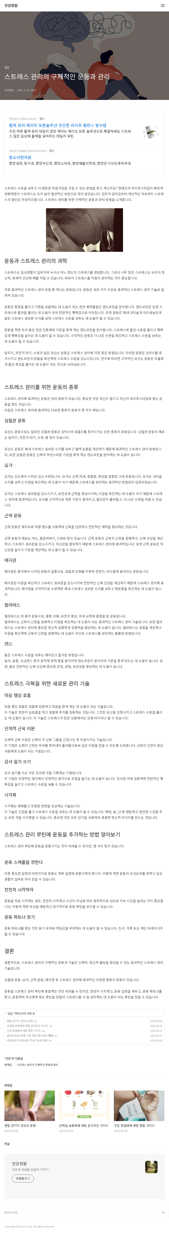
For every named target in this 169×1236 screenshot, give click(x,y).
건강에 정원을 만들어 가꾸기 (30, 1169)
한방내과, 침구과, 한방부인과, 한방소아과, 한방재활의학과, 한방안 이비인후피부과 (70, 163)
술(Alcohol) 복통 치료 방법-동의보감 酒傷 (30, 1035)
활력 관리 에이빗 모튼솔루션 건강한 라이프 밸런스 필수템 (58, 125)
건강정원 (11, 5)
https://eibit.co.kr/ (23, 118)
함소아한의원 (20, 157)
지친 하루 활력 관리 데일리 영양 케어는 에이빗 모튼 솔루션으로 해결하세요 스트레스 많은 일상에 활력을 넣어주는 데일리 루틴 (70, 133)
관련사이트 (11, 1212)
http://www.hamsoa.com (28, 151)
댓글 (7, 1144)
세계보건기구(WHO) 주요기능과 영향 (27, 1040)
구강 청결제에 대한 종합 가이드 (24, 1030)
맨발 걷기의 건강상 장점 (20, 1021)
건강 (10, 1013)
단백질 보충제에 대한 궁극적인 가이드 (27, 1026)
